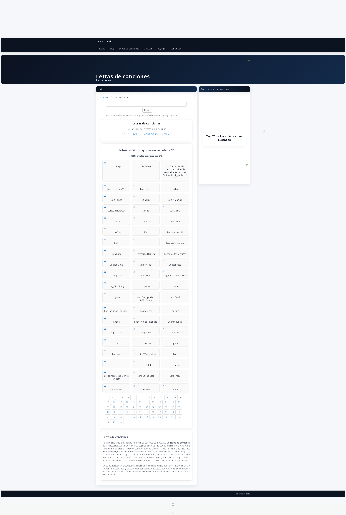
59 (159, 416)
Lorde (175, 389)
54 (127, 416)
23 (159, 402)
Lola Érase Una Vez (116, 189)
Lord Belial (145, 365)
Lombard (116, 253)
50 (179, 412)
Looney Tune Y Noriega (145, 321)
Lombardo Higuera (146, 253)
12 (168, 397)
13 (174, 397)
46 (153, 412)
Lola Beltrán (146, 166)
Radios (101, 48)
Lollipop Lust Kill (175, 232)
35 (159, 407)
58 (153, 416)
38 (179, 407)
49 (172, 412)
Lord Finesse (175, 365)
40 (114, 412)
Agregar (162, 48)
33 (146, 407)
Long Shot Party (116, 286)
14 (181, 397)
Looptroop (145, 332)
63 (108, 421)
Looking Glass (145, 310)
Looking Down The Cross (116, 310)
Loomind (175, 310)
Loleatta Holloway (116, 210)
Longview (174, 286)
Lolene (145, 210)
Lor (175, 354)
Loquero (116, 354)
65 (120, 421)
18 (127, 402)
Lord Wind (146, 389)
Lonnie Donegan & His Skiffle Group (146, 299)
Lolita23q (116, 232)
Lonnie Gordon (174, 297)
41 (120, 412)
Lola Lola (174, 189)
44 (140, 412)
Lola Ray (146, 199)
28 (114, 407)
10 (155, 397)
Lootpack (174, 332)
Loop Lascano (116, 332)
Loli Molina (175, 210)
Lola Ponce (116, 199)
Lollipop (145, 232)
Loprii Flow (145, 343)
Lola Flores (145, 189)
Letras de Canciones (129, 48)
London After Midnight (175, 253)
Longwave (116, 297)
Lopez (116, 343)
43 (133, 412)
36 (166, 407)
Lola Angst (116, 166)
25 (172, 402)
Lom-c (146, 243)
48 (166, 412)
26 (179, 402)
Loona (116, 321)
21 (146, 402)
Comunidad (176, 48)
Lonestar (145, 275)
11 (161, 397)
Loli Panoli (116, 221)
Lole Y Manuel (175, 199)
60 (166, 416)
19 (133, 402)
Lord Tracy (175, 375)
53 (120, 416)
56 (140, 416)
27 (108, 407)
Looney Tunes (175, 321)
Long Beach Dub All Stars (175, 275)
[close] (173, 504)
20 (140, 402)
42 (127, 412)
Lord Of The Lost (145, 375)
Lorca (116, 365)
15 (108, 402)
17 (120, 402)
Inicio (104, 97)
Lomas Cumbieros (175, 243)
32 (140, 407)
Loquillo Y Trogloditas (145, 354)
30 (127, 407)
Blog (112, 48)
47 (159, 412)
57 (146, 416)
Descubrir (148, 48)
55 (133, 416)
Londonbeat (175, 264)
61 (172, 416)
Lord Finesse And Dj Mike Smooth (116, 377)
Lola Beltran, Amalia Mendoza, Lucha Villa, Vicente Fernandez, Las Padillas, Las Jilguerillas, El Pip (175, 172)
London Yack (145, 264)
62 (179, 416)
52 (114, 416)
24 (166, 402)
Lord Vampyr (116, 389)
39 (108, 412)
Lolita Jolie (175, 221)
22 (153, 402)
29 (120, 407)
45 (146, 412)
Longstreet (145, 286)
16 (114, 402)
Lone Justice (116, 275)
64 (114, 421)
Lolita (145, 221)
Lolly (116, 243)
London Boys (116, 264)
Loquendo (175, 343)
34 (153, 407)
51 (108, 416)
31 (133, 407)
